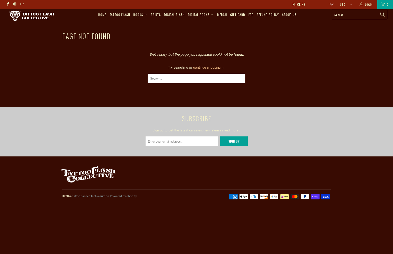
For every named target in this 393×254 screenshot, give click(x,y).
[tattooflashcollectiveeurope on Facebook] (8, 4)
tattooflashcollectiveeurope (91, 196)
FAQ (251, 14)
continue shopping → (209, 67)
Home (102, 14)
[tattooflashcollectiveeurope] (31, 16)
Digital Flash (174, 14)
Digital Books (199, 14)
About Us (289, 14)
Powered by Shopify (123, 196)
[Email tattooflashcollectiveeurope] (22, 4)
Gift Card (237, 14)
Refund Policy (268, 14)
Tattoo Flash (119, 14)
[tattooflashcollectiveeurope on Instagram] (15, 4)
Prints (156, 14)
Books (138, 14)
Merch (222, 14)
